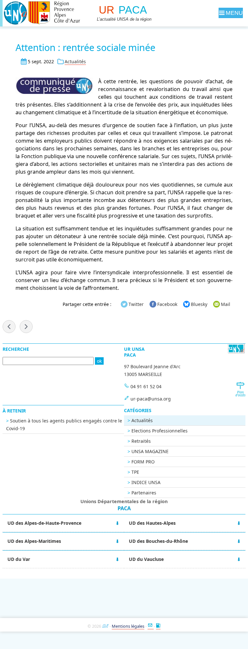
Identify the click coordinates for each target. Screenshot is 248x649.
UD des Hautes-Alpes (152, 523)
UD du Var (18, 559)
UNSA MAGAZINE (150, 451)
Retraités (141, 441)
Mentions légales (128, 626)
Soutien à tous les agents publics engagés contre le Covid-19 (64, 424)
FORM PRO (143, 462)
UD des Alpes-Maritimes (34, 541)
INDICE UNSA (145, 482)
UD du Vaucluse (146, 559)
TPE (135, 472)
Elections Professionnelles (159, 431)
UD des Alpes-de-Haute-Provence (44, 523)
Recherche (16, 349)
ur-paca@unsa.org (150, 399)
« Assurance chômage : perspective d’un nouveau (9, 326)
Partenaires (143, 493)
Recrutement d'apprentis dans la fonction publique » (26, 326)
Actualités (75, 61)
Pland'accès (240, 393)
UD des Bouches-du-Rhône (158, 541)
